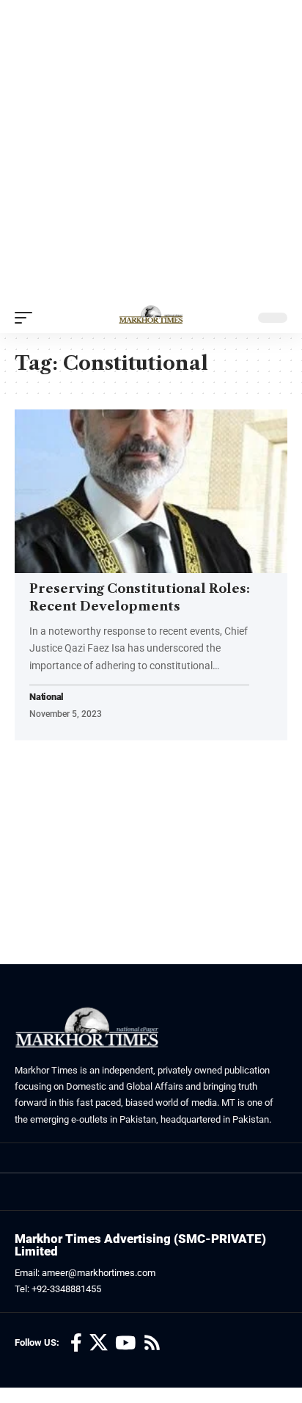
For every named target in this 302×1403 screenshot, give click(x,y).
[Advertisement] (151, 151)
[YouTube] (125, 1343)
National (46, 697)
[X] (98, 1343)
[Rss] (152, 1343)
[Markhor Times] (151, 317)
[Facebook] (76, 1343)
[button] (27, 318)
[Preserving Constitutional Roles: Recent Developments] (151, 491)
